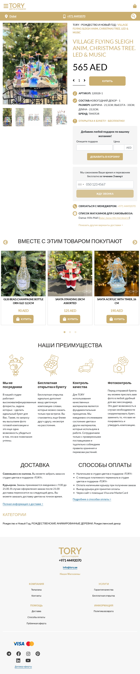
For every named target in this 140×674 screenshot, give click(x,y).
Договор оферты (23, 666)
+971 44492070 (76, 16)
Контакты (36, 595)
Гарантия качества (103, 589)
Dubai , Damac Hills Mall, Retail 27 (114, 218)
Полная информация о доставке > (23, 503)
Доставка (36, 611)
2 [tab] (70, 332)
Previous (5, 242)
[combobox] (81, 184)
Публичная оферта (36, 623)
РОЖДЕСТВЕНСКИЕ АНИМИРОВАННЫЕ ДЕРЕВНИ (62, 523)
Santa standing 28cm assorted (70, 301)
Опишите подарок (87, 141)
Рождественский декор (107, 523)
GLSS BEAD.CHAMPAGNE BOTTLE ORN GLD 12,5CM (23, 301)
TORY (76, 24)
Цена (117, 141)
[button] (133, 16)
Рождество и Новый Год (98, 24)
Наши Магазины (70, 573)
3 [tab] (75, 332)
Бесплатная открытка (103, 595)
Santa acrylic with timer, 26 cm (116, 301)
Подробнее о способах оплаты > (92, 499)
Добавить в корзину (105, 156)
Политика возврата (104, 611)
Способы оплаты (36, 617)
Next (135, 242)
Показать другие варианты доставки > (101, 225)
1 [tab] (64, 332)
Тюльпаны (36, 589)
